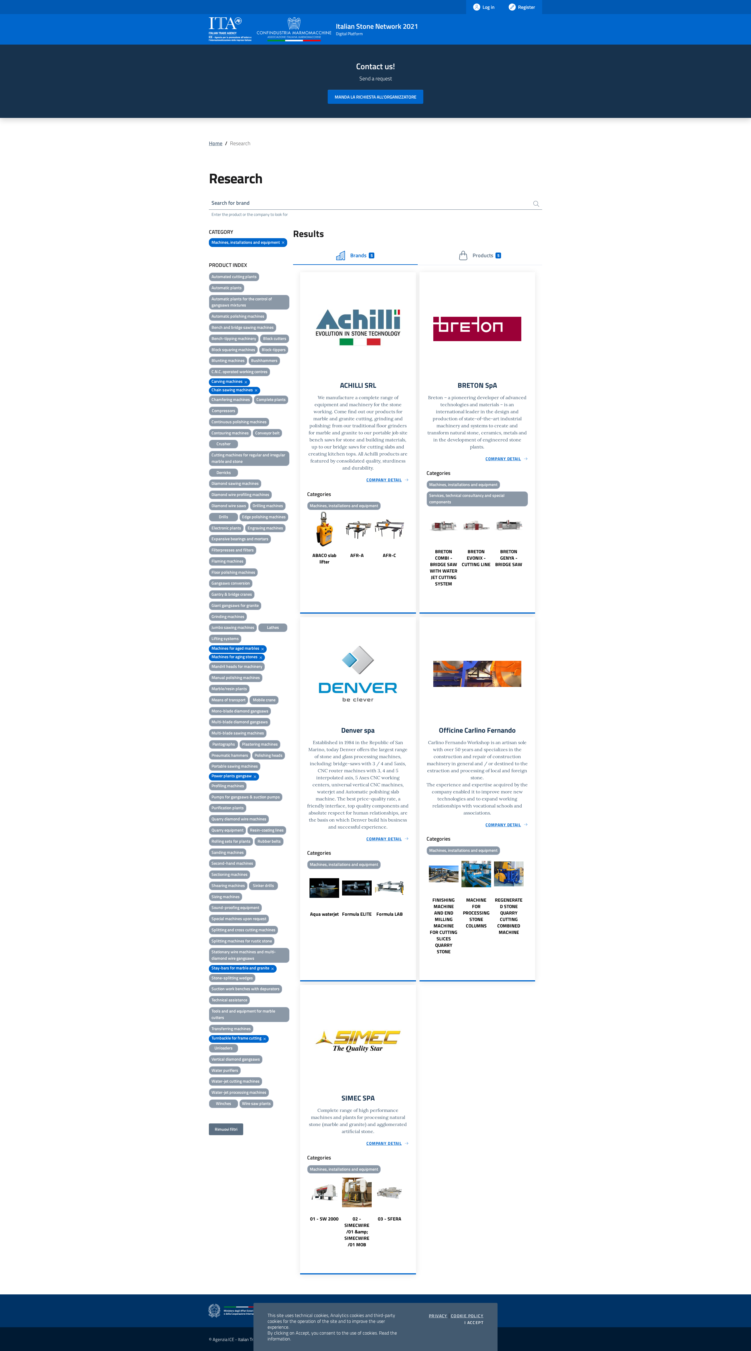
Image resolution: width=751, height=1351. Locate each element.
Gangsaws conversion (231, 583)
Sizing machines (226, 896)
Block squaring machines (233, 349)
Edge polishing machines (264, 517)
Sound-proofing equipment (235, 907)
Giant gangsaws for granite (235, 605)
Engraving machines (265, 528)
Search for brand (231, 203)
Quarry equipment (227, 830)
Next (413, 538)
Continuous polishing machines (239, 422)
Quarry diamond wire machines (239, 819)
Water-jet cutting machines (236, 1081)
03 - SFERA (389, 1218)
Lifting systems (225, 638)
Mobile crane (264, 700)
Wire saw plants (256, 1103)
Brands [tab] (361, 255)
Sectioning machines (230, 874)
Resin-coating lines (267, 830)
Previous (303, 538)
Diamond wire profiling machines (240, 494)
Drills (223, 517)
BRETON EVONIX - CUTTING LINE (476, 558)
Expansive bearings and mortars (240, 539)
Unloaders (223, 1048)
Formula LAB (389, 913)
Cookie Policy (467, 1316)
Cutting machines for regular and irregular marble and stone (248, 458)
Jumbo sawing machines (233, 627)
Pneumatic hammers (230, 755)
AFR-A (357, 555)
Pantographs (223, 744)
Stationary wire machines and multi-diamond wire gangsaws (244, 955)
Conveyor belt (267, 433)
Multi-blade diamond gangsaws (240, 722)
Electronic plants (226, 528)
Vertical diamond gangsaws (236, 1059)
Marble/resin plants (229, 688)
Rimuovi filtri (226, 1129)
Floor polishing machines (233, 572)
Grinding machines (228, 616)
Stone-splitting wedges (232, 978)
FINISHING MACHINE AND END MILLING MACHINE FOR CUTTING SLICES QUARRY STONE (443, 925)
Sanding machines (228, 852)
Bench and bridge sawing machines (243, 327)
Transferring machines (231, 1028)
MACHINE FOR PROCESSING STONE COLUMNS (476, 912)
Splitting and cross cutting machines (243, 930)
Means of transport (229, 700)
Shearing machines (228, 885)
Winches (223, 1103)
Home (215, 143)
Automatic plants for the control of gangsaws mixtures (242, 302)
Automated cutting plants (234, 276)
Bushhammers (264, 360)
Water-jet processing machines (239, 1092)
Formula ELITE (357, 913)
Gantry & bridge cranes (232, 594)
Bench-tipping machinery (234, 338)
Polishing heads (269, 755)
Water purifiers (225, 1070)
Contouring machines (230, 433)
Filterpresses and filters (233, 550)
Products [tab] (486, 255)
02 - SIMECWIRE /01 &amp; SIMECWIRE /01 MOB (356, 1231)
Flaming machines (227, 561)
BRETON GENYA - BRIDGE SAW (508, 558)
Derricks (223, 472)
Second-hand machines (232, 863)
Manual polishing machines (236, 677)
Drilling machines (268, 505)
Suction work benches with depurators (246, 989)
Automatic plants (227, 288)
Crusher (223, 444)
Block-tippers (274, 349)
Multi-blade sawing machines (238, 733)
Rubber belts (269, 841)
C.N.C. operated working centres (240, 371)
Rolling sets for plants (231, 841)
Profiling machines (228, 786)
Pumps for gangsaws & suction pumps (246, 797)
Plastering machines (260, 744)
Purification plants (228, 808)
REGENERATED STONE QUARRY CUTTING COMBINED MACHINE (508, 916)
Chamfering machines (231, 399)
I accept (473, 1322)
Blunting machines (228, 360)
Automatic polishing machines (238, 316)
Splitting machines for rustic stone (242, 941)
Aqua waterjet (324, 913)
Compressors (223, 410)
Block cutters (274, 338)
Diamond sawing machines (235, 483)
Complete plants (271, 399)
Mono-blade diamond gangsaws (240, 711)
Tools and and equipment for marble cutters (243, 1014)
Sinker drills (263, 885)
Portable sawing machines (235, 766)
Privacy (438, 1316)
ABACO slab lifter (324, 558)
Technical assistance (229, 1000)
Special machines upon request (239, 918)
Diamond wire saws (229, 505)
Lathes (273, 627)
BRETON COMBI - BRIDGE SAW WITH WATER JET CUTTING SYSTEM (443, 567)
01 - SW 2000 (324, 1218)
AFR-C (389, 555)
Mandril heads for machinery (237, 666)
